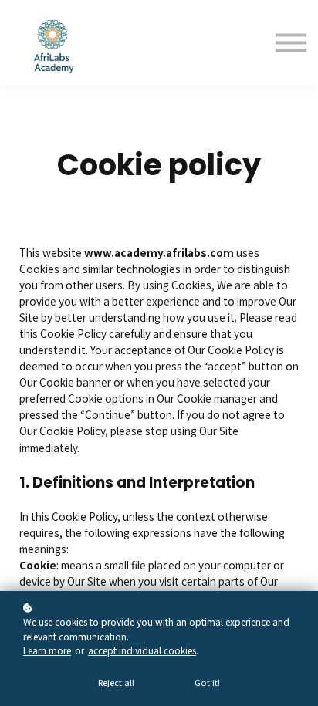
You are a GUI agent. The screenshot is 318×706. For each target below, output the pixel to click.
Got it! (207, 682)
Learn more (47, 650)
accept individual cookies (142, 650)
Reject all (116, 682)
